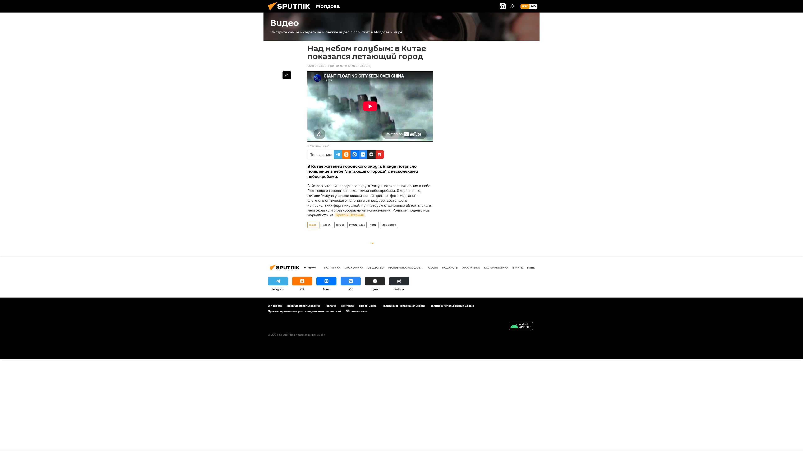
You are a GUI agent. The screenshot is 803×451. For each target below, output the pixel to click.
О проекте (275, 306)
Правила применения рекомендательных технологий (304, 311)
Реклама (330, 306)
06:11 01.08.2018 (318, 66)
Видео (312, 224)
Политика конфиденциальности (403, 306)
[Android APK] (521, 326)
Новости (326, 224)
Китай (373, 224)
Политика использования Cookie (452, 306)
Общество (375, 267)
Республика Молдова (405, 267)
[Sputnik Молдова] (291, 11)
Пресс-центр (368, 306)
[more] (287, 75)
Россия (432, 267)
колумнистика (496, 267)
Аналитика (471, 267)
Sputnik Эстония (350, 215)
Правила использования (303, 306)
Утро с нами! (389, 224)
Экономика (353, 267)
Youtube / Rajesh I (320, 145)
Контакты (347, 306)
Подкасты (450, 267)
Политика (332, 267)
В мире (340, 224)
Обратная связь (356, 311)
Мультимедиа (357, 224)
